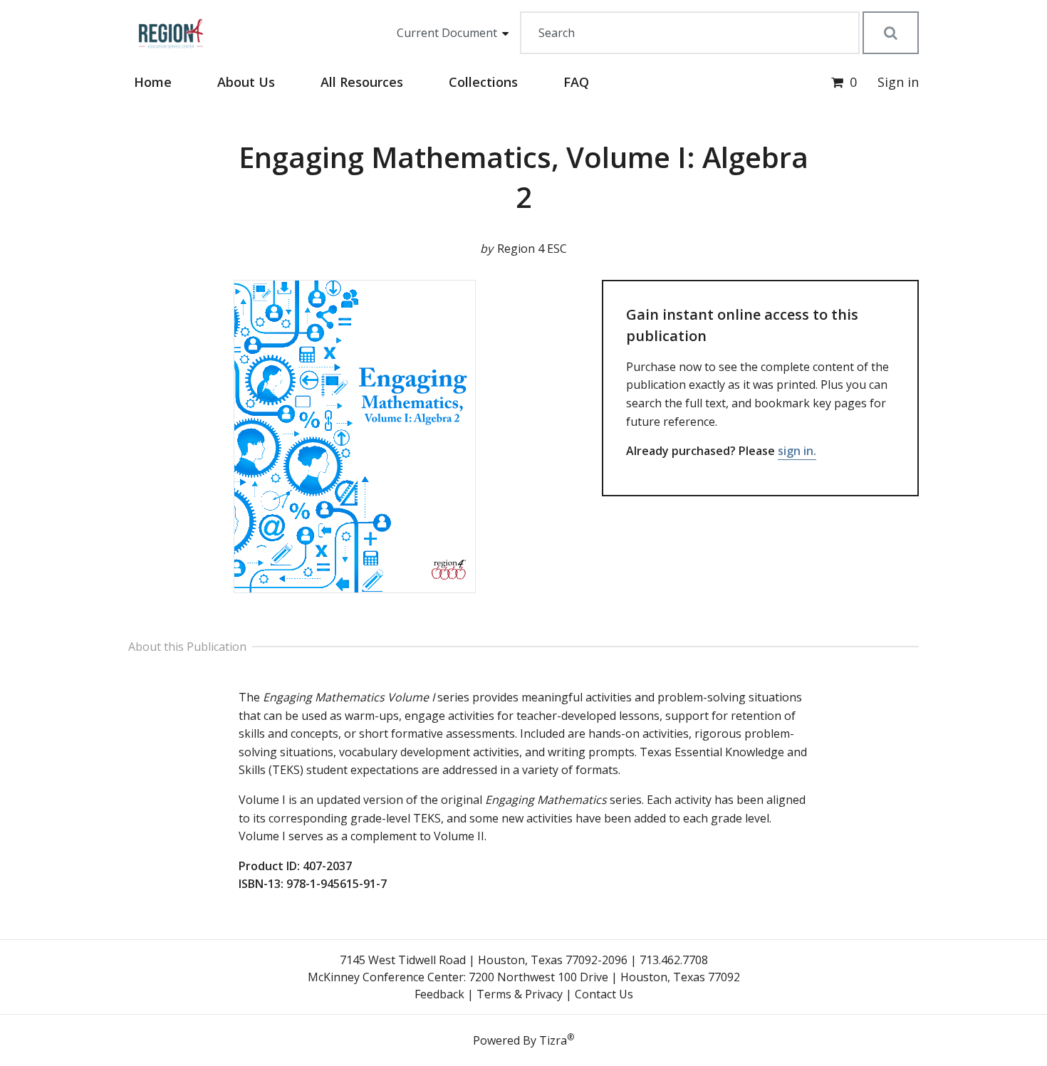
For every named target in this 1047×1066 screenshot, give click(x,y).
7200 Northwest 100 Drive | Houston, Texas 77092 (604, 977)
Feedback (439, 994)
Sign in (898, 81)
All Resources (362, 81)
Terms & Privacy (519, 994)
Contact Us (604, 994)
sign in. (797, 451)
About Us (246, 81)
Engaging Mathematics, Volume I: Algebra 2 (523, 176)
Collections (483, 81)
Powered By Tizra (523, 1039)
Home (153, 81)
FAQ (576, 81)
